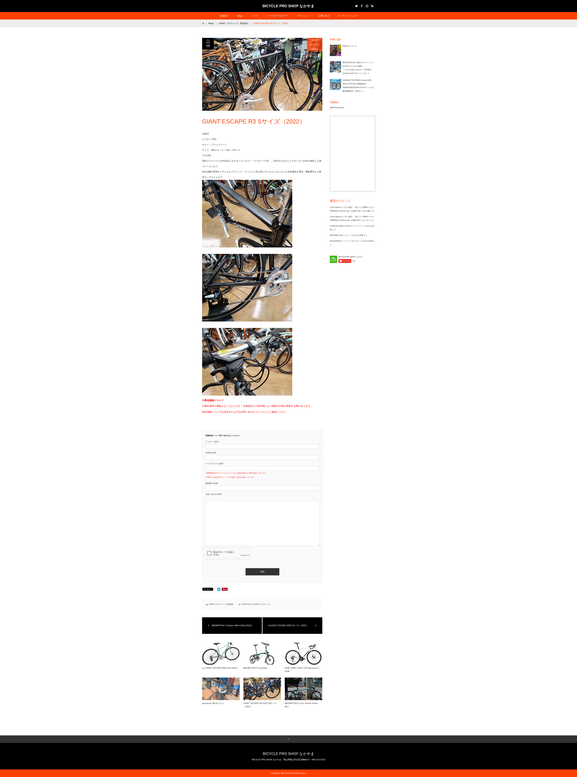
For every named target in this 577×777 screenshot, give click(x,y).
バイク (255, 16)
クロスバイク (314, 45)
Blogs (240, 16)
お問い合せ (324, 16)
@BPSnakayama (337, 108)
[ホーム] (203, 21)
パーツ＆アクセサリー (277, 16)
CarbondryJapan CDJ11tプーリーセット (346, 226)
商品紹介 (314, 49)
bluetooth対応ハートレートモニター (344, 241)
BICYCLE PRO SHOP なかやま (288, 6)
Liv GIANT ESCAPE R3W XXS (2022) (220, 668)
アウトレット (303, 16)
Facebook (361, 5)
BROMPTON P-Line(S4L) (255, 668)
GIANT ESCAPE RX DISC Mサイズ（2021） (259, 705)
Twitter (356, 5)
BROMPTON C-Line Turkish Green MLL (301, 705)
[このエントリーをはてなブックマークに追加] (218, 590)
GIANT (314, 40)
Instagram (366, 5)
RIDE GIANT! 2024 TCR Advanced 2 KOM (302, 669)
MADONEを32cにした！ (340, 235)
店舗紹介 (224, 16)
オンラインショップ (347, 16)
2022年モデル (247, 604)
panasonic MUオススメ (213, 703)
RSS (372, 5)
